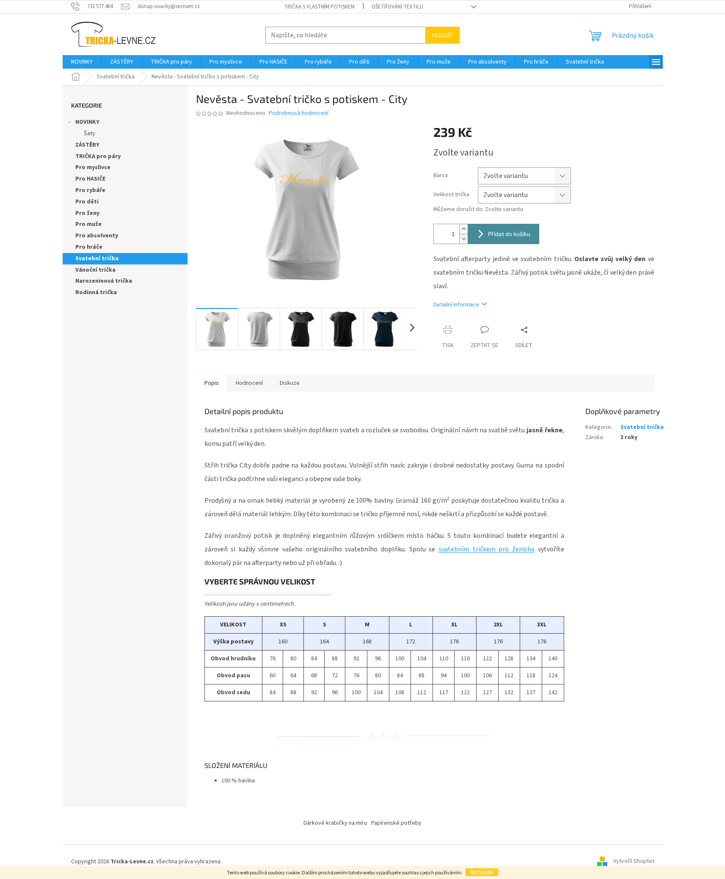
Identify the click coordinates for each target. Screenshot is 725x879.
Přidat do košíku (509, 233)
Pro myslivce (92, 167)
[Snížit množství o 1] (463, 239)
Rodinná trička (96, 292)
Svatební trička (97, 258)
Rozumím (481, 872)
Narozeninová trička (103, 281)
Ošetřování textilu (397, 7)
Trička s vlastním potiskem (319, 7)
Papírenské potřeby (396, 823)
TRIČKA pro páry (98, 156)
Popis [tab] (211, 383)
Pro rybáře (90, 190)
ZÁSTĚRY (87, 145)
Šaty (89, 133)
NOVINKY (87, 122)
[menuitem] (82, 62)
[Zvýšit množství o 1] (463, 229)
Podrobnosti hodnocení (298, 113)
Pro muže (88, 224)
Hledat (442, 35)
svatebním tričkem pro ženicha (486, 549)
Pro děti (87, 201)
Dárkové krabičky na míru (335, 823)
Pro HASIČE (90, 179)
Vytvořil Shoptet (633, 861)
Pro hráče (88, 247)
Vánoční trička (95, 270)
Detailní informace (456, 304)
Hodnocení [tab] (249, 383)
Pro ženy (87, 213)
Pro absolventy (96, 235)
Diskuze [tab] (290, 383)
